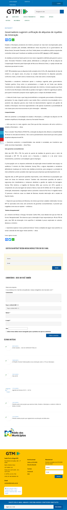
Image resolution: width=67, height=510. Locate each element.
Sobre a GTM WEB (32, 462)
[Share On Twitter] (2, 132)
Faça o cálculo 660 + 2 (12, 305)
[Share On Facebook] (2, 129)
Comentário (9, 292)
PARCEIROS (13, 5)
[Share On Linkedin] (2, 136)
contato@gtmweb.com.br (11, 483)
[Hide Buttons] (2, 143)
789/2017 (46, 53)
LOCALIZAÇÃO (13, 1)
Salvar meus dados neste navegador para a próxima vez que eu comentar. (29, 331)
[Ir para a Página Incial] (17, 11)
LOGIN (58, 3)
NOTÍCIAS (8, 20)
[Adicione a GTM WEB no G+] (55, 1)
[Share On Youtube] (2, 139)
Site (7, 328)
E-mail (8, 320)
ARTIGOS (51, 17)
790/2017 (56, 53)
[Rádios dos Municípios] (15, 432)
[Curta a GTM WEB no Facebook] (44, 1)
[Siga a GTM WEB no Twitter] (50, 1)
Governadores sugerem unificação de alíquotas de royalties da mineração (33, 33)
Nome (8, 313)
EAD (28, 474)
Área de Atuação (31, 464)
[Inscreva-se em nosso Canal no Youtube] (60, 1)
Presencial (30, 471)
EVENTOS (27, 1)
